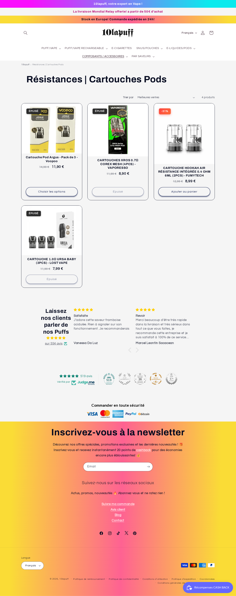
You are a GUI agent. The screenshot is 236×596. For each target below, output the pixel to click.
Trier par (128, 97)
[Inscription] (148, 466)
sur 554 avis (54, 343)
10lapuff (25, 65)
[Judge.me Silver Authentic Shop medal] (125, 379)
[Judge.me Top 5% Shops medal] (171, 379)
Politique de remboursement (89, 579)
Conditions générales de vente (175, 583)
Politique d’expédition (184, 579)
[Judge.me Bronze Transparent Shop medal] (156, 379)
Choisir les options (51, 191)
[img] (56, 338)
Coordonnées (207, 579)
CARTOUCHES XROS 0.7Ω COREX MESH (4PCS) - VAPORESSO (117, 164)
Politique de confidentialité (124, 579)
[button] (25, 33)
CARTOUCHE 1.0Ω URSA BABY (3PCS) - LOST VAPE (51, 261)
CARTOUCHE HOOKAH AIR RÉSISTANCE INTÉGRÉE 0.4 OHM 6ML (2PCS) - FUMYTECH (184, 171)
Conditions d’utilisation (155, 579)
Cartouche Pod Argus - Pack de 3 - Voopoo (52, 159)
